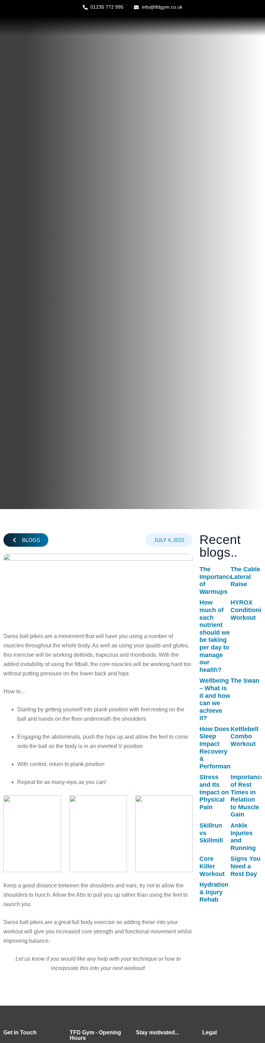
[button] (25, 540)
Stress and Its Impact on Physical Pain (214, 792)
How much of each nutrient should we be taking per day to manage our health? (214, 636)
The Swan (244, 680)
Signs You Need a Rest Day (245, 866)
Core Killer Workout (212, 866)
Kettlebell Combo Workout (244, 736)
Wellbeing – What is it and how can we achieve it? (214, 699)
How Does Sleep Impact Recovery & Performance (218, 748)
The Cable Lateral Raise (245, 577)
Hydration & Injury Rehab (213, 892)
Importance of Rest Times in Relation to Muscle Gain (247, 796)
